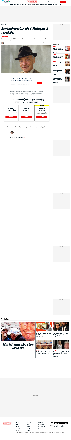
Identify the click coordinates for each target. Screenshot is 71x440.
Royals (33, 4)
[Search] (69, 4)
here (24, 137)
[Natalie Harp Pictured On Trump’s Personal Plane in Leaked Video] (67, 65)
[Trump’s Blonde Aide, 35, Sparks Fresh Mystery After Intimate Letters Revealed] (67, 81)
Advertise (28, 432)
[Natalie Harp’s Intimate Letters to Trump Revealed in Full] (67, 51)
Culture (28, 428)
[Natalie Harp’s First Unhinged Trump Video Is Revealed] (67, 58)
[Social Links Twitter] (57, 426)
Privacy (33, 432)
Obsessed (29, 4)
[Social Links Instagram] (59, 426)
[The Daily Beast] (32, 2)
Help (31, 432)
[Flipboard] (65, 426)
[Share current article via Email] (48, 43)
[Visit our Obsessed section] (9, 2)
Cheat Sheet (16, 4)
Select (11, 117)
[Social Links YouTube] (61, 426)
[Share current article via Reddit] (50, 43)
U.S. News (55, 4)
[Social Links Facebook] (54, 426)
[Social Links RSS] (63, 426)
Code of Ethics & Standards (40, 432)
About (17, 432)
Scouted (59, 4)
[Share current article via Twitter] (46, 43)
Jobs (25, 432)
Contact (20, 432)
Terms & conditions (52, 432)
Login (31, 123)
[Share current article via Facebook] (43, 43)
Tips (23, 432)
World (28, 426)
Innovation (50, 4)
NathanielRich (17, 133)
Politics (37, 4)
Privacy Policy (27, 84)
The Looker (22, 4)
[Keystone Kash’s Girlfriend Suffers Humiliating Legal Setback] (67, 73)
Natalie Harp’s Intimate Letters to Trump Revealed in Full (18, 346)
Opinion (41, 4)
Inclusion (46, 432)
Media (26, 4)
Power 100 (45, 4)
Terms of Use (22, 84)
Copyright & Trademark (60, 432)
